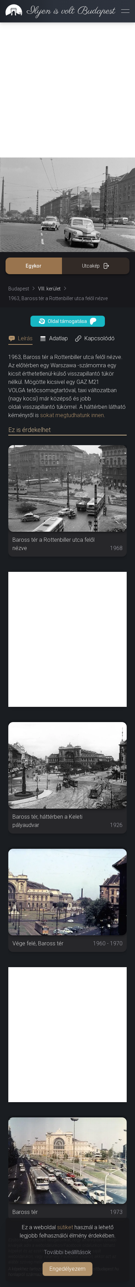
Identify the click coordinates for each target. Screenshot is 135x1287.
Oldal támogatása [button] (67, 321)
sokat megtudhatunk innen (72, 415)
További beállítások (67, 1252)
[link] (57, 11)
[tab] (22, 338)
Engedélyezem (68, 1269)
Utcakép (91, 266)
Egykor (34, 266)
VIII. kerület (49, 288)
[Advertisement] (67, 90)
